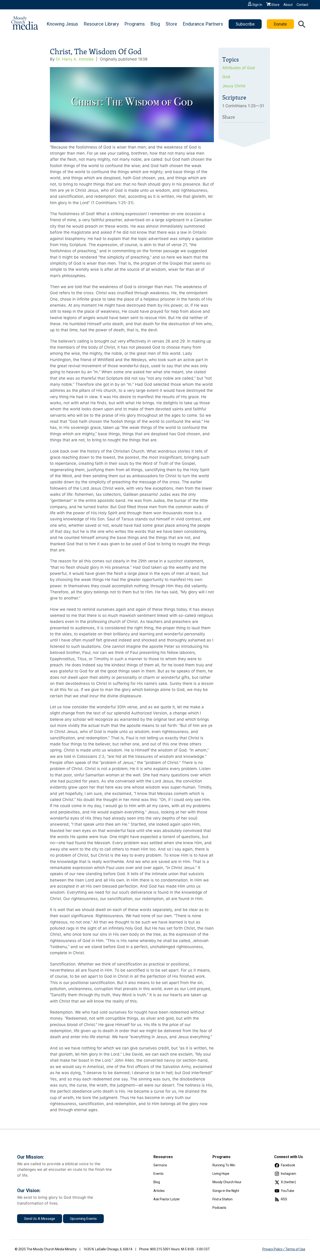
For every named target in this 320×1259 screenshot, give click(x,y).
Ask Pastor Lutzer (166, 1199)
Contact (302, 5)
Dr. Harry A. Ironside (75, 59)
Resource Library (101, 24)
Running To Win (223, 1165)
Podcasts (219, 1207)
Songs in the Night (225, 1191)
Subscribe (245, 24)
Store (275, 5)
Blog (155, 24)
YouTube (287, 1191)
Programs (134, 24)
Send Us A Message (39, 1219)
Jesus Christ (234, 86)
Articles (159, 1191)
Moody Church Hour (227, 1182)
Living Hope (220, 1173)
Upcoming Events (83, 1219)
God (226, 76)
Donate (280, 24)
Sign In (257, 5)
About (288, 5)
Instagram (288, 1173)
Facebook (288, 1165)
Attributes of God (238, 67)
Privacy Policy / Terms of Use (283, 1249)
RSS (284, 1199)
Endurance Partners (203, 24)
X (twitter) (288, 1182)
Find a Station (222, 1199)
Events (158, 1173)
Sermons (160, 1165)
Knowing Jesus (62, 24)
